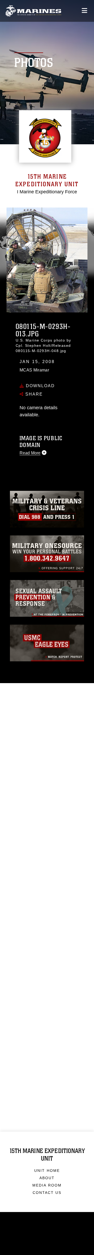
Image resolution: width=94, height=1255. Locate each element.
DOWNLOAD (39, 385)
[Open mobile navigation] (84, 10)
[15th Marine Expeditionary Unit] (33, 11)
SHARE (33, 393)
